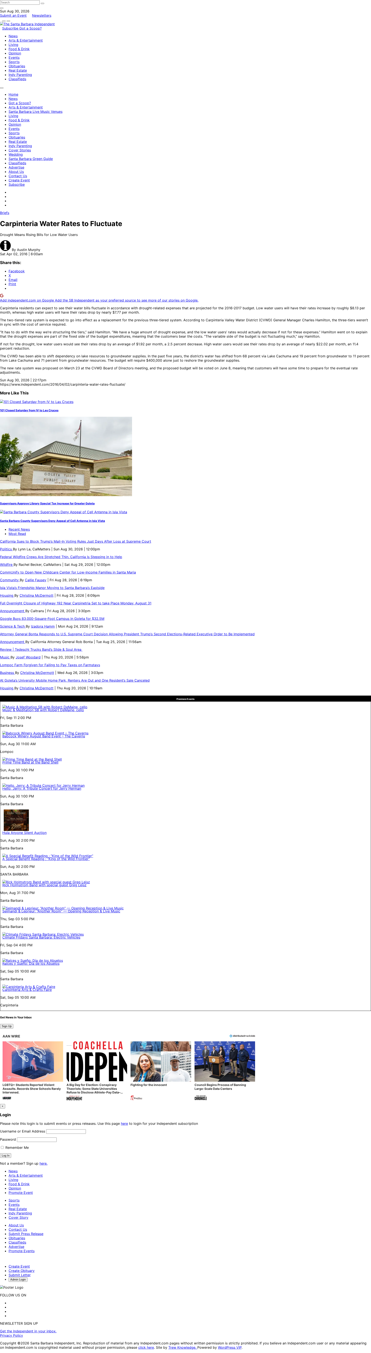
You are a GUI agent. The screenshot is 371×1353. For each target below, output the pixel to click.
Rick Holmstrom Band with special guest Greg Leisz (44, 885)
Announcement (12, 611)
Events (14, 57)
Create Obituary (22, 1270)
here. (43, 1163)
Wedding (16, 154)
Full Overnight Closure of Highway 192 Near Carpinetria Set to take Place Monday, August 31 (75, 603)
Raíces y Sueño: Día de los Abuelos (30, 963)
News (13, 36)
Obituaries (17, 66)
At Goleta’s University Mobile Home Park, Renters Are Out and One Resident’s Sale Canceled (75, 680)
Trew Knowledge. (182, 1347)
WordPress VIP (230, 1347)
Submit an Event (13, 15)
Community (10, 580)
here (124, 1123)
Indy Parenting (20, 74)
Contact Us (18, 176)
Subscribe (10, 28)
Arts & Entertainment (26, 40)
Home (13, 94)
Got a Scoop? (30, 28)
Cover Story (18, 1217)
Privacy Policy (11, 1335)
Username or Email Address (22, 1131)
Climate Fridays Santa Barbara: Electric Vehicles (41, 937)
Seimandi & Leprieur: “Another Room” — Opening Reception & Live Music (61, 911)
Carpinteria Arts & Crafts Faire (27, 990)
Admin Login (18, 1279)
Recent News (19, 529)
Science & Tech (13, 626)
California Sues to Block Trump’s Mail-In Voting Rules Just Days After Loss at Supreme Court (75, 541)
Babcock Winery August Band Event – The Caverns (43, 736)
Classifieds (17, 79)
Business (7, 672)
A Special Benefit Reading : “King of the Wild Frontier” (46, 859)
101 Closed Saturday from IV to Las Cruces (29, 410)
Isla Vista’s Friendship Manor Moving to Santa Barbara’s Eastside (52, 588)
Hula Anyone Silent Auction (24, 833)
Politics (6, 549)
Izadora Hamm (43, 626)
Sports (14, 62)
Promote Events (22, 1251)
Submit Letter (20, 1275)
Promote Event (21, 1192)
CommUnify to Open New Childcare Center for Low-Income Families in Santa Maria (68, 572)
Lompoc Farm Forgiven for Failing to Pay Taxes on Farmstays (50, 665)
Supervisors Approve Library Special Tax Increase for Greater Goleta (47, 503)
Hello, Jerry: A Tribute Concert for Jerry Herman (41, 788)
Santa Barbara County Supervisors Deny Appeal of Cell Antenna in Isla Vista (52, 520)
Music (5, 657)
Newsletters (41, 15)
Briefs (4, 213)
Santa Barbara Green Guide (31, 159)
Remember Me (16, 1147)
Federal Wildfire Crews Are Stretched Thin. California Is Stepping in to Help (61, 557)
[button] (33, 1071)
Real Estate (18, 70)
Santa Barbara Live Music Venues (35, 111)
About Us (16, 171)
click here (146, 1347)
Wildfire (7, 564)
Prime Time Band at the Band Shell (30, 762)
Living (13, 44)
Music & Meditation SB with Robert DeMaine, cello (43, 710)
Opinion (15, 53)
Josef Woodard (28, 657)
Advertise (16, 167)
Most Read (17, 534)
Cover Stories (20, 150)
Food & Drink (19, 49)
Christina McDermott (36, 595)
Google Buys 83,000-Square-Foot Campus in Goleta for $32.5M (52, 618)
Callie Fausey (35, 580)
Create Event (19, 180)
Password (8, 1139)
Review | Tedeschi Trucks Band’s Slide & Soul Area (41, 649)
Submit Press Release (26, 1234)
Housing (7, 595)
